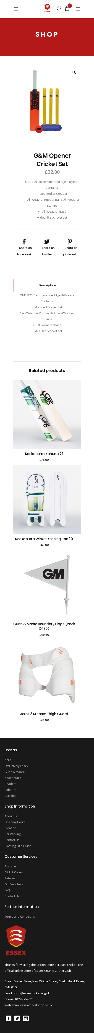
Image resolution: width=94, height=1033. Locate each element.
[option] (47, 100)
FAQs (8, 890)
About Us (11, 816)
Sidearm (10, 790)
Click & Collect (14, 872)
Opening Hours (15, 822)
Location (10, 828)
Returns (10, 878)
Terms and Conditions (20, 916)
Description (47, 285)
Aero (8, 760)
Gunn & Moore (15, 772)
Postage (10, 866)
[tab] (47, 285)
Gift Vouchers (14, 884)
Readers (10, 784)
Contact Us (12, 840)
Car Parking (13, 834)
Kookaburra (13, 778)
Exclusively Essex (17, 766)
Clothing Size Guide (18, 846)
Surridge (10, 796)
